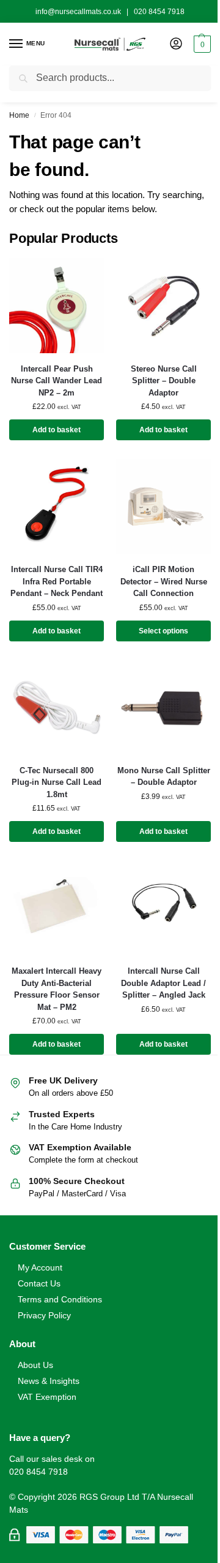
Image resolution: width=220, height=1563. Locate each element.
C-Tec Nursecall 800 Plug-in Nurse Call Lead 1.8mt (56, 782)
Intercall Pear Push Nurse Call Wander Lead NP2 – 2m (56, 380)
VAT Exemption (47, 1397)
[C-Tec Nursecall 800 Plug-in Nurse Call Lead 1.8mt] (56, 707)
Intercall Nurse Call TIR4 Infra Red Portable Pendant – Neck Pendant (56, 581)
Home (19, 115)
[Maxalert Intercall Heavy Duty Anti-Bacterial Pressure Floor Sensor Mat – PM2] (56, 907)
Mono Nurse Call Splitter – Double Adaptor (163, 776)
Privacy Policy (44, 1315)
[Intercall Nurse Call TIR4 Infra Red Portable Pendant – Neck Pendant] (56, 506)
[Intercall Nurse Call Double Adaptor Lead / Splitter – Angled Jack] (163, 907)
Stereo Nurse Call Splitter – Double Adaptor (164, 380)
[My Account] (176, 44)
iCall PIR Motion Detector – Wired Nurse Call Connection (163, 581)
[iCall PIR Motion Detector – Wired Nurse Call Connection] (163, 506)
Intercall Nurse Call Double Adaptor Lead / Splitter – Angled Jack (163, 982)
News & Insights (48, 1381)
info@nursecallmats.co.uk (78, 11)
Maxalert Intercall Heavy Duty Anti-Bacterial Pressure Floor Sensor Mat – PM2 (56, 989)
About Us (35, 1365)
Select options (163, 631)
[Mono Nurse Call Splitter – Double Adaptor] (163, 707)
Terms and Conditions (60, 1299)
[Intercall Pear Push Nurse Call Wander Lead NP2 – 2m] (56, 305)
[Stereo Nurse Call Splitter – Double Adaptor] (163, 305)
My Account (40, 1267)
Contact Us (39, 1283)
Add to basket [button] (56, 430)
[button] (201, 44)
